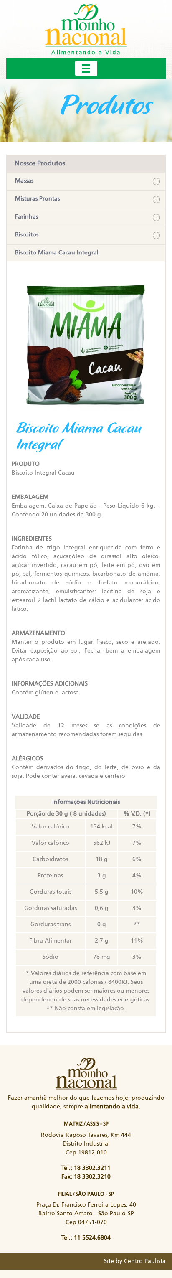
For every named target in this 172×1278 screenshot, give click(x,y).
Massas (24, 181)
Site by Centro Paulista (135, 1261)
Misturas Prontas (37, 199)
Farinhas (26, 217)
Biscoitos (26, 235)
